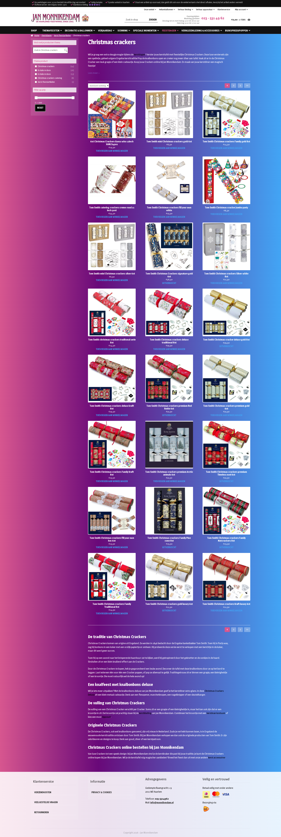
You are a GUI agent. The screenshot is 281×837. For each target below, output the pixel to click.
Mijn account (240, 9)
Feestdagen (169, 30)
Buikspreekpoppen (236, 30)
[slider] (36, 97)
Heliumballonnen (166, 9)
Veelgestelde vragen (46, 802)
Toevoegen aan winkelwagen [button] (112, 150)
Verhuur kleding (184, 9)
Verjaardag (105, 30)
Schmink (123, 30)
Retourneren (41, 812)
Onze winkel (149, 9)
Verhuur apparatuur (204, 9)
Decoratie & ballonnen (78, 30)
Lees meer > (94, 73)
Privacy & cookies (101, 792)
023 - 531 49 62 (212, 18)
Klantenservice (223, 9)
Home (36, 35)
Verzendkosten (42, 792)
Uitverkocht (169, 283)
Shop (34, 30)
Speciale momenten (144, 30)
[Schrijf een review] (94, 4)
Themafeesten (50, 30)
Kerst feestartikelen (62, 35)
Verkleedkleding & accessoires (200, 30)
